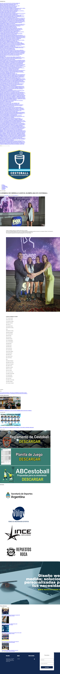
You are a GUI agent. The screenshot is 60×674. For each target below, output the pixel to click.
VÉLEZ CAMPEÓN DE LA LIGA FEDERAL (7, 117)
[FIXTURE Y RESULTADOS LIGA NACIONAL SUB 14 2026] (5, 631)
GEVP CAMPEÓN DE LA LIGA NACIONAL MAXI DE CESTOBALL (11, 105)
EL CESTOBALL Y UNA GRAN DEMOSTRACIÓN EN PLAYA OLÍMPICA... (12, 19)
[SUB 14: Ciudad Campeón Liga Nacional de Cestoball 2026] (5, 614)
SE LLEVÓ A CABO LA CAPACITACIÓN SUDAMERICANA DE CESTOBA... (12, 78)
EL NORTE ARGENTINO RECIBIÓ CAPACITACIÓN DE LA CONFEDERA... (12, 52)
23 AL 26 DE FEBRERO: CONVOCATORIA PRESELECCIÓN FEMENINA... (12, 67)
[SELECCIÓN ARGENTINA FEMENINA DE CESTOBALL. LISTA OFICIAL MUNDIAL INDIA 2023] (10, 425)
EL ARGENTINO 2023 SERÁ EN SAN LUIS (7, 106)
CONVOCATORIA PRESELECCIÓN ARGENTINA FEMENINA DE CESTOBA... (13, 121)
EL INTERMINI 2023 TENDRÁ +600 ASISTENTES (8, 85)
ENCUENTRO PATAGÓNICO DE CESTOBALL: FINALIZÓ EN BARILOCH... (12, 74)
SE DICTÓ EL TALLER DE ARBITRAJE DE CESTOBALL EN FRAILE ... (12, 104)
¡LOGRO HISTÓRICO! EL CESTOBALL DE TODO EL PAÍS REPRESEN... (12, 83)
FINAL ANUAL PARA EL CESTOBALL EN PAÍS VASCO (9, 69)
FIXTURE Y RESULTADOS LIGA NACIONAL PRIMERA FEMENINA (11, 125)
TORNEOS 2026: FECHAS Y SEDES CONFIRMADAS (9, 14)
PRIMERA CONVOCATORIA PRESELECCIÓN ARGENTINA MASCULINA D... (13, 131)
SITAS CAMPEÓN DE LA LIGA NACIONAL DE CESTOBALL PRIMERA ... (12, 43)
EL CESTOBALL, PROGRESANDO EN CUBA (7, 72)
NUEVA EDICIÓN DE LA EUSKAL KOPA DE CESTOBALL (10, 55)
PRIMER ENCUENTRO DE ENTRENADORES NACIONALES (10, 25)
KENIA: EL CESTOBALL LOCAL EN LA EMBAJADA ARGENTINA (11, 137)
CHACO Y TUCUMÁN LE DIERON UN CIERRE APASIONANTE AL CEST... (12, 120)
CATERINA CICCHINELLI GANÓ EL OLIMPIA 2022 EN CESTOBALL (11, 71)
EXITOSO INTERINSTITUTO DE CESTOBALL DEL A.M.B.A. (10, 77)
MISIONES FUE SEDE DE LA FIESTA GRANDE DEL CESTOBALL (11, 28)
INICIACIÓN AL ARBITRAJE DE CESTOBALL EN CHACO (10, 91)
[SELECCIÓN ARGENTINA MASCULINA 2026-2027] (5, 640)
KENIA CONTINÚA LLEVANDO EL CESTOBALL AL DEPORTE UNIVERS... (12, 60)
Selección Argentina (12, 642)
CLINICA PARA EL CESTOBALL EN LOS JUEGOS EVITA (9, 82)
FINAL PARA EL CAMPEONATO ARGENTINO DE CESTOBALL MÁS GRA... (13, 132)
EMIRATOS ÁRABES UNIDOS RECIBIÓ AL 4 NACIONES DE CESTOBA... (12, 16)
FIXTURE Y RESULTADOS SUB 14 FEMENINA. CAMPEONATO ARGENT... (12, 96)
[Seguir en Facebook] (30, 659)
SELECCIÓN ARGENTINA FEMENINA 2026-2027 (8, 7)
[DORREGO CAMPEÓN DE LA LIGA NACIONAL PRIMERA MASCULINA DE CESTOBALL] (10, 408)
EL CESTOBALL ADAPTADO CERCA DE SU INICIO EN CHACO (11, 58)
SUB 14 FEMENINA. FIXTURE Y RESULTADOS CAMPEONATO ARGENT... (12, 133)
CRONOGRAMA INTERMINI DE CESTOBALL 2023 (8, 73)
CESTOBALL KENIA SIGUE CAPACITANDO (7, 59)
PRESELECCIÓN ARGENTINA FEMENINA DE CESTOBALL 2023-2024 (12, 93)
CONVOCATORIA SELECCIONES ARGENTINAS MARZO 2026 (10, 15)
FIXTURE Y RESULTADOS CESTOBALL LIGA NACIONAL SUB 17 (11, 54)
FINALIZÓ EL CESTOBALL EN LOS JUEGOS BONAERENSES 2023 (11, 84)
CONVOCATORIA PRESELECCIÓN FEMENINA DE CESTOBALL (11, 115)
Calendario (3, 187)
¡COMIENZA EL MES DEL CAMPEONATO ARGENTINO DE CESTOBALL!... (12, 136)
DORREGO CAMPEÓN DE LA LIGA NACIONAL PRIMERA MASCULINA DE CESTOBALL (16, 410)
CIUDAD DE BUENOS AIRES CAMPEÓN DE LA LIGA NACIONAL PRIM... (12, 124)
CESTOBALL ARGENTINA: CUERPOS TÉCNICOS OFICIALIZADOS (11, 63)
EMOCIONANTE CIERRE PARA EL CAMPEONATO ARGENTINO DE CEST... (13, 95)
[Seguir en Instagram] (29, 659)
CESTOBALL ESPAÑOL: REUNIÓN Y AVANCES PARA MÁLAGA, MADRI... (12, 64)
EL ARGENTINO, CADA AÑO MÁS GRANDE (7, 49)
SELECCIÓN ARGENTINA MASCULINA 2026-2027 (8, 6)
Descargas (3, 189)
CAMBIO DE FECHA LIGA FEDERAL (6, 89)
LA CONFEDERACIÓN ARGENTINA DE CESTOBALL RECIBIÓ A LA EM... (12, 141)
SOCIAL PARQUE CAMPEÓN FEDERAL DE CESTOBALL (9, 41)
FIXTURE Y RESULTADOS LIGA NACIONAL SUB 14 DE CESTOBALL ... (12, 92)
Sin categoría (15, 195)
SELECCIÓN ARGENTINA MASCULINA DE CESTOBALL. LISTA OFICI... (12, 108)
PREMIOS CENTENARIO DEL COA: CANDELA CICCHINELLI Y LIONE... (12, 40)
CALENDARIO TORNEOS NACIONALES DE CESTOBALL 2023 (10, 110)
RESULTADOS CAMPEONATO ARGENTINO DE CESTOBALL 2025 (11, 29)
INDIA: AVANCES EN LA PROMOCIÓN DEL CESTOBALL (9, 68)
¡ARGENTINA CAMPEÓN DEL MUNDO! (7, 101)
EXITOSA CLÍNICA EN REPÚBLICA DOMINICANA (8, 17)
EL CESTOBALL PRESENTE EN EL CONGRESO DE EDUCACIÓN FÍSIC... (12, 123)
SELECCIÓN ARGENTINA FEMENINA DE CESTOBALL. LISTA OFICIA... (12, 109)
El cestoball (3, 185)
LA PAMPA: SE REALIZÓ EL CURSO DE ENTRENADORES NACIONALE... (12, 51)
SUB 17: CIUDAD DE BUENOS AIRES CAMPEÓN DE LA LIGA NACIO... (12, 31)
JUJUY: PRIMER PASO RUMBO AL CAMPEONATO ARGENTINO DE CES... (12, 81)
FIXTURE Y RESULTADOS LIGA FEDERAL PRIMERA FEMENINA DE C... (12, 76)
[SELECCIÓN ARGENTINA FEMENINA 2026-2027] (5, 649)
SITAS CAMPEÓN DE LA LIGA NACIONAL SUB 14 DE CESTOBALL (11, 88)
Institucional (8, 624)
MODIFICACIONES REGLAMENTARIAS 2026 (9, 623)
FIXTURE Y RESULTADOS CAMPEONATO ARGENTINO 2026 (10, 9)
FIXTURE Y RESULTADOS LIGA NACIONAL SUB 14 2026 (9, 5)
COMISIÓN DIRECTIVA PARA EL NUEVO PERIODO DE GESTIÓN (11, 33)
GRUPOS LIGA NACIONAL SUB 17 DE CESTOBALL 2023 (9, 103)
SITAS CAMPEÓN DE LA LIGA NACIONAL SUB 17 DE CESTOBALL (11, 100)
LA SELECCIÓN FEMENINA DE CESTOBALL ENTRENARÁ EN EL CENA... (12, 36)
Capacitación (4, 188)
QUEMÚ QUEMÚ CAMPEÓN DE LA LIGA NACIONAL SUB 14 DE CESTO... (12, 24)
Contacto (18, 658)
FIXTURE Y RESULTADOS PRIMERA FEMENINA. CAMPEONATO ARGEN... (13, 98)
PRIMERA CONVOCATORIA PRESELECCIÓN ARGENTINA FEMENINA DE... (13, 130)
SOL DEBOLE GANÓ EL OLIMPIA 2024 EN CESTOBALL (9, 39)
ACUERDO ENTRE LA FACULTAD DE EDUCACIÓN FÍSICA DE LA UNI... (12, 20)
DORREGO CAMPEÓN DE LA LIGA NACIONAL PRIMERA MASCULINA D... (13, 79)
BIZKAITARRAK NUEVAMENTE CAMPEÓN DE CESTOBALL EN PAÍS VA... (13, 138)
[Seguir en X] (32, 659)
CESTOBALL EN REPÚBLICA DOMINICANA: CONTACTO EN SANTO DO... (13, 66)
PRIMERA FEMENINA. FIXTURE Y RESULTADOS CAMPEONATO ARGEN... (13, 135)
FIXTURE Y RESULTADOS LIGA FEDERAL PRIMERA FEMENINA (11, 119)
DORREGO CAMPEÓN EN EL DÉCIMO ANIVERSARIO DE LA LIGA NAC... (12, 46)
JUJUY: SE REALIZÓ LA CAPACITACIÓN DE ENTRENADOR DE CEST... (12, 86)
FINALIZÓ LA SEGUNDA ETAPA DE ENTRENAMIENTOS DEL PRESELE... (12, 112)
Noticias (3, 184)
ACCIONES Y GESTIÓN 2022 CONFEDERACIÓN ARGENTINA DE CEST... (12, 116)
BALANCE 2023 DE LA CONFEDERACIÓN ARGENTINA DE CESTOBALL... (12, 70)
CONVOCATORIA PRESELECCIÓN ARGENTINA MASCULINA (10, 122)
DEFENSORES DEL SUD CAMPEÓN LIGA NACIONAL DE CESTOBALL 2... (12, 21)
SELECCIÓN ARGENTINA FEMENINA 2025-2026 (8, 26)
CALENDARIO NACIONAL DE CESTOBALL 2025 (8, 34)
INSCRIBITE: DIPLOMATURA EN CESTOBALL (8, 12)
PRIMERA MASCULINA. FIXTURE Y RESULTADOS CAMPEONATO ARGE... (13, 134)
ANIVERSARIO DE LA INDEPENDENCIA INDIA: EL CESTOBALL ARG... (12, 90)
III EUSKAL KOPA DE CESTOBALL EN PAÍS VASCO (9, 111)
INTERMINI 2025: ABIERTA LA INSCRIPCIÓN (7, 23)
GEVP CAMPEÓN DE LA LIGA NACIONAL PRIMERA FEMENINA (11, 22)
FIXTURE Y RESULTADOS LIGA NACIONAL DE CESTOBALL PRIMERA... (12, 44)
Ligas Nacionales (9, 615)
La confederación (4, 186)
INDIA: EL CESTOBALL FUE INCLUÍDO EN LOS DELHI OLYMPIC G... (12, 65)
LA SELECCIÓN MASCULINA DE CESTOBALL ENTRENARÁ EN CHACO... (12, 37)
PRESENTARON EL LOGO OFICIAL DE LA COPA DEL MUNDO (10, 107)
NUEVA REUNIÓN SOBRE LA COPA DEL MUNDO (8, 114)
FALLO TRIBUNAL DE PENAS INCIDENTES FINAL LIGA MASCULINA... (12, 128)
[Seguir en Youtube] (34, 659)
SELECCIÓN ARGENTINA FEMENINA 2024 (7, 48)
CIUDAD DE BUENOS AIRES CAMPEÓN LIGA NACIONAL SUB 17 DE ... (12, 53)
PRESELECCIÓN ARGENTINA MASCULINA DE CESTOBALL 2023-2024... (12, 94)
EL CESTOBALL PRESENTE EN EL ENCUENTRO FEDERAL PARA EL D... (12, 126)
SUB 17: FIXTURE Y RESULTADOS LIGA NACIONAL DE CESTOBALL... (12, 10)
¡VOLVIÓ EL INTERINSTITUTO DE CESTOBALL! (8, 99)
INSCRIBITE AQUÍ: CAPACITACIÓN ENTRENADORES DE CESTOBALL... (12, 57)
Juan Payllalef (6, 195)
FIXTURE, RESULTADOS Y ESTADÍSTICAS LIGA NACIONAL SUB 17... (12, 140)
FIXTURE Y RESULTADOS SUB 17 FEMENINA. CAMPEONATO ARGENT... (12, 97)
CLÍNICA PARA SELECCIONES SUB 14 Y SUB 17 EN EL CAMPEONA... (12, 50)
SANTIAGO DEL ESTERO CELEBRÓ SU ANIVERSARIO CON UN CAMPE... (12, 8)
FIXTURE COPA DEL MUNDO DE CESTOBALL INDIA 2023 (10, 3)
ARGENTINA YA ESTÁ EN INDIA (5, 102)
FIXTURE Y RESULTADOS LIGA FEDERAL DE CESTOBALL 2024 (11, 42)
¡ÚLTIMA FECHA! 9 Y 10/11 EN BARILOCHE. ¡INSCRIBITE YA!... (11, 45)
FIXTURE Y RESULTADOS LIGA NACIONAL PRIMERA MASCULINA (11, 47)
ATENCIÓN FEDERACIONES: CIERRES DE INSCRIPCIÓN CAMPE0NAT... (12, 143)
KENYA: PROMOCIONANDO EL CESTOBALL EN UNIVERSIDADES (11, 62)
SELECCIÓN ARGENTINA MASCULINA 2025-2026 (8, 27)
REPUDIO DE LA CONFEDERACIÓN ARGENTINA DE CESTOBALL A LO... (12, 142)
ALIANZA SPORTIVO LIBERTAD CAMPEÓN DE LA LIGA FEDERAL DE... (12, 75)
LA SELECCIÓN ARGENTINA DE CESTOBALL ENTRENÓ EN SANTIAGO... (13, 13)
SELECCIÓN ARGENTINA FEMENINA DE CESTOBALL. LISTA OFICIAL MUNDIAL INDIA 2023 (17, 427)
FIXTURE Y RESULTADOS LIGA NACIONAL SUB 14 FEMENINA (11, 129)
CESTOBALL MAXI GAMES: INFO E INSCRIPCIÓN (8, 11)
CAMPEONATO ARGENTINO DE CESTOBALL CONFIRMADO (10, 38)
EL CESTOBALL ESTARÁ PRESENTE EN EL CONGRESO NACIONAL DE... (12, 18)
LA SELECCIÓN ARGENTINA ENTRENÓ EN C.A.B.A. (9, 32)
